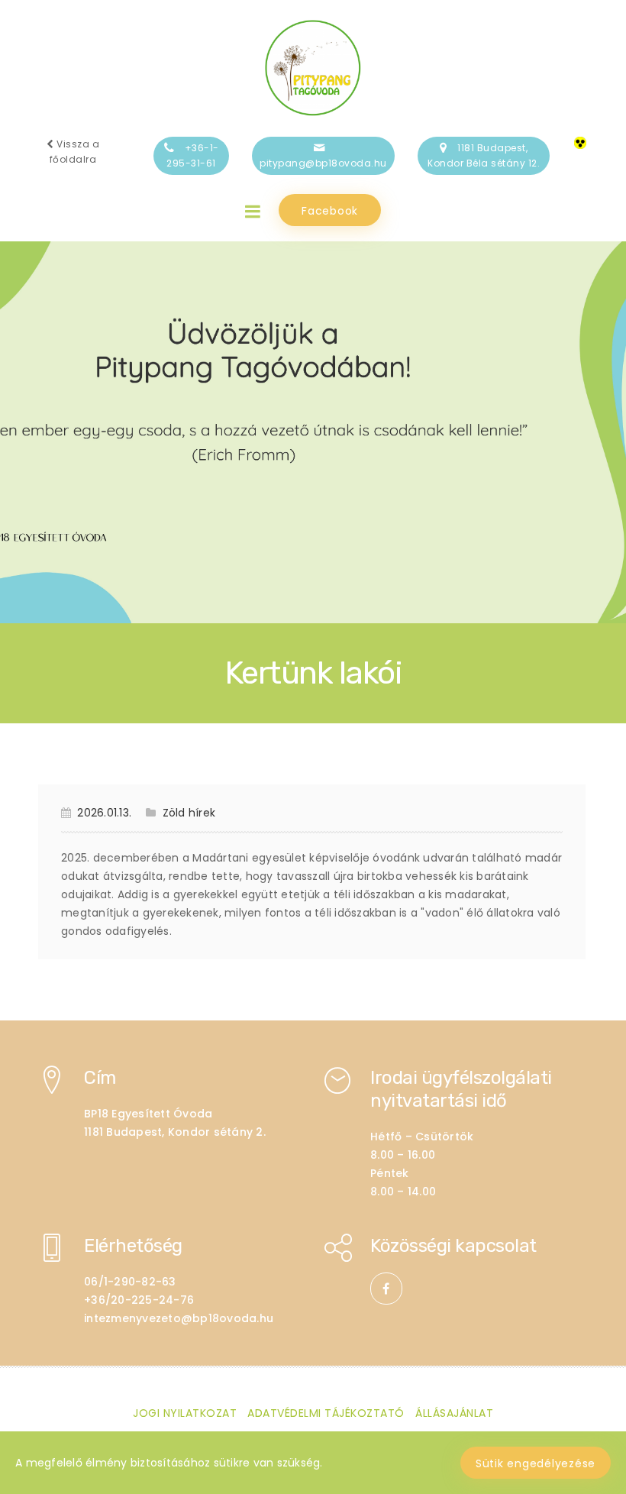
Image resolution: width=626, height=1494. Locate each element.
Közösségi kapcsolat (453, 1245)
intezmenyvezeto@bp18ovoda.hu (178, 1318)
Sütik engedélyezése (535, 1463)
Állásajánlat (454, 1413)
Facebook (330, 210)
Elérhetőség (133, 1245)
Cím (100, 1077)
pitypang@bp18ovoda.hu (323, 163)
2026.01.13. (104, 812)
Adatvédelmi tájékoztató (326, 1413)
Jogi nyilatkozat (185, 1413)
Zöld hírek (189, 812)
